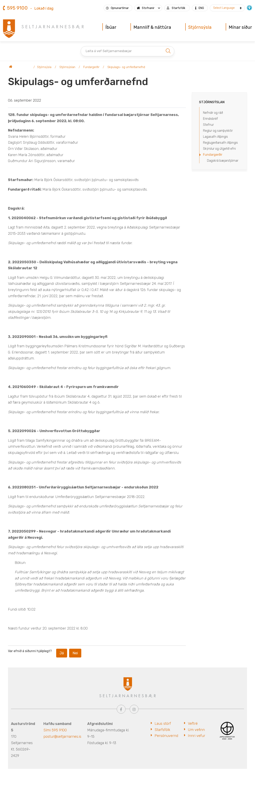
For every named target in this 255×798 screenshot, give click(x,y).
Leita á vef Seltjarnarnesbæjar (109, 51)
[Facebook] (121, 709)
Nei (75, 653)
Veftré (193, 723)
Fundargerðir (91, 67)
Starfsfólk (162, 730)
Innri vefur (196, 736)
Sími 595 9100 (55, 730)
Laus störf (163, 723)
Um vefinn (196, 730)
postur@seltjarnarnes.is (62, 736)
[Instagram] (134, 709)
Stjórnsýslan (67, 67)
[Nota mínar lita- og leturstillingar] (249, 7)
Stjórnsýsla (44, 67)
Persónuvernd (166, 736)
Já (62, 653)
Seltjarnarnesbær (20, 67)
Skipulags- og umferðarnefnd (126, 67)
